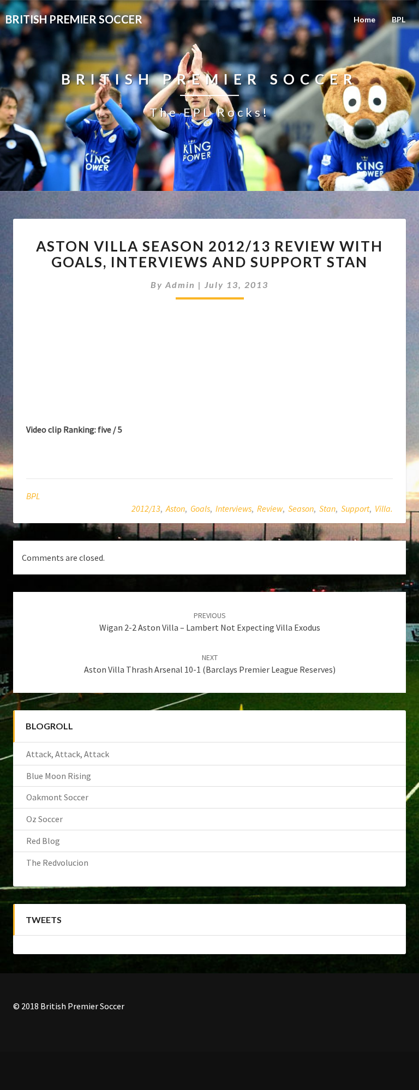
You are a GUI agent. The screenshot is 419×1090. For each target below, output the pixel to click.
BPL (398, 19)
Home (364, 19)
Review (270, 508)
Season (301, 508)
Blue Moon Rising (58, 775)
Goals (200, 508)
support (355, 508)
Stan (327, 508)
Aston (175, 508)
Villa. (384, 508)
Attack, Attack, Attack (67, 753)
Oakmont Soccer (57, 797)
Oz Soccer (44, 818)
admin (180, 284)
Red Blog (43, 840)
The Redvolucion (57, 862)
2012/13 (145, 508)
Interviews (234, 508)
